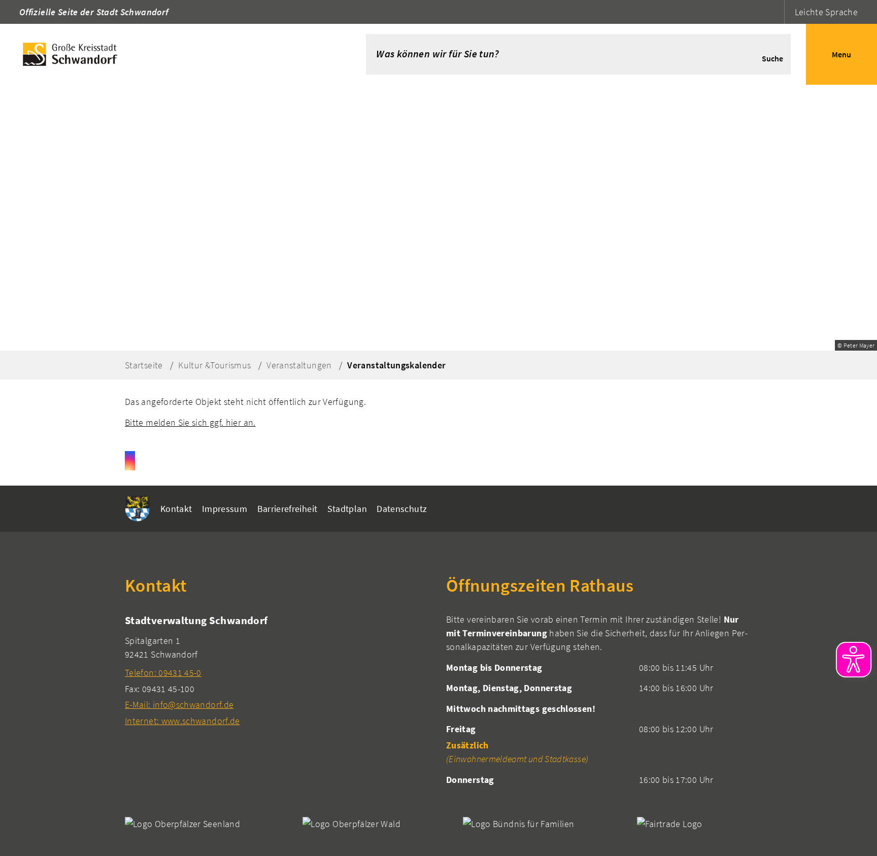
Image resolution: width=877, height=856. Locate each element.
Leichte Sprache (826, 12)
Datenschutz (402, 509)
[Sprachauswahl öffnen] (775, 12)
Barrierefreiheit (287, 509)
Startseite (144, 365)
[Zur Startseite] (167, 54)
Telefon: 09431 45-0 (163, 672)
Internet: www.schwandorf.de (182, 721)
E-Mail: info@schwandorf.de (179, 704)
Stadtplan (347, 509)
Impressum (224, 509)
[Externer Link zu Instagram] (130, 460)
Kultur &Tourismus (214, 365)
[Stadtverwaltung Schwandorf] (278, 670)
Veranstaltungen (298, 365)
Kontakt (176, 509)
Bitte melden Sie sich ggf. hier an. (190, 422)
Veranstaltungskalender (396, 365)
